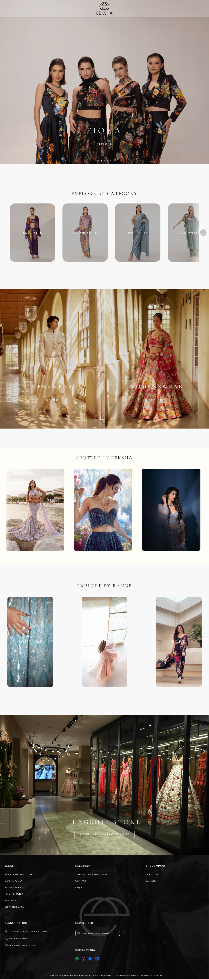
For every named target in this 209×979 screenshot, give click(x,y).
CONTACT (80, 881)
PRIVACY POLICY (14, 887)
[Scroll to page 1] (98, 161)
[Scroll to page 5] (110, 161)
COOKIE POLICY (13, 881)
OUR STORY (152, 874)
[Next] (203, 232)
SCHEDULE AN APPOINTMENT (91, 874)
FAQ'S (78, 887)
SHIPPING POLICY (14, 907)
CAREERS (151, 881)
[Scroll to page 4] (107, 161)
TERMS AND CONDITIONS (19, 874)
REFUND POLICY (14, 894)
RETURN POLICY (13, 900)
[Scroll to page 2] (101, 161)
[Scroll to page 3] (104, 161)
